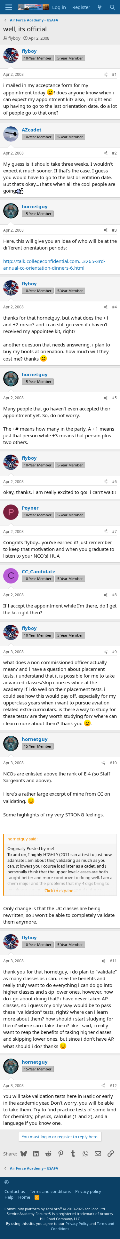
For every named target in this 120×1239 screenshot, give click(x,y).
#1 (114, 74)
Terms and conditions (50, 1191)
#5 (114, 398)
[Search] (112, 7)
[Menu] (8, 7)
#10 (113, 763)
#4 (114, 307)
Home (24, 1197)
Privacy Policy (77, 1223)
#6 (114, 481)
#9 (114, 652)
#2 (114, 153)
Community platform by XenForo (55, 1208)
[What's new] (99, 7)
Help (8, 1197)
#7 (114, 531)
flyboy (14, 38)
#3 (114, 230)
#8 (114, 595)
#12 (113, 1085)
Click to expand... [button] (60, 891)
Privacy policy (88, 1191)
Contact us (14, 1191)
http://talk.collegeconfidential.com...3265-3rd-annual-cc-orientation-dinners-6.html (54, 264)
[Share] (105, 74)
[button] (6, 1182)
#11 (113, 961)
